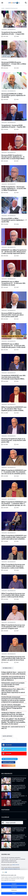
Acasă (2, 8)
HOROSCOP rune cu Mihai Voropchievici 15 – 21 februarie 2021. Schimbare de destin (13, 283)
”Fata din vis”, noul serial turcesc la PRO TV (13, 727)
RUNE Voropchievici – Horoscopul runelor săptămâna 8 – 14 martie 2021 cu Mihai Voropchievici (13, 188)
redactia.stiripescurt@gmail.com (12, 869)
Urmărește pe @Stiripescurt (10, 759)
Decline (14, 893)
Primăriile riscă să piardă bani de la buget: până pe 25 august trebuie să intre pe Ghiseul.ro (13, 678)
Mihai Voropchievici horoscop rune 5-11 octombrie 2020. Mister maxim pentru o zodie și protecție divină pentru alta (13, 595)
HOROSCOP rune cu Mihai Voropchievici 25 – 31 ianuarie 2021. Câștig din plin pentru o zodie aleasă (13, 345)
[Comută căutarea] (26, 3)
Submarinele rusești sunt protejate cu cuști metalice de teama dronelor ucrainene (12, 684)
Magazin (4, 29)
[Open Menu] (2, 3)
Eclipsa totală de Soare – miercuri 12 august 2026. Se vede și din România (13, 673)
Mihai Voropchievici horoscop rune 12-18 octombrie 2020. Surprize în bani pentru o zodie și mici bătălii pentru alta (13, 567)
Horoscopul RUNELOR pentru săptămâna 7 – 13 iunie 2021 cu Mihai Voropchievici (13, 63)
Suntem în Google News (8, 762)
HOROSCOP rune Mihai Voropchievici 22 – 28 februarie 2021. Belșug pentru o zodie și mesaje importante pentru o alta (13, 252)
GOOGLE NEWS (15, 864)
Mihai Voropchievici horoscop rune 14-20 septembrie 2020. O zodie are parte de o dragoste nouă (13, 626)
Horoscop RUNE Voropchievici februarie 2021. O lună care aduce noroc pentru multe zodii (12, 314)
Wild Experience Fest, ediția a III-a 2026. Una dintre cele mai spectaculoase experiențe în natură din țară (13, 691)
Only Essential (14, 887)
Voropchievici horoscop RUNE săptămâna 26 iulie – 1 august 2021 (12, 33)
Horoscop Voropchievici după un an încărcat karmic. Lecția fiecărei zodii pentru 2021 (13, 440)
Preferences (14, 890)
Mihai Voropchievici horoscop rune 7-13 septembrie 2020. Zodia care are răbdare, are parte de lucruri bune (13, 658)
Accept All (14, 884)
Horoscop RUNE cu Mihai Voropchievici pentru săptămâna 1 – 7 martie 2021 (14, 220)
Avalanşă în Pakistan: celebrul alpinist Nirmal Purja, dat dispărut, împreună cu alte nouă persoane (12, 714)
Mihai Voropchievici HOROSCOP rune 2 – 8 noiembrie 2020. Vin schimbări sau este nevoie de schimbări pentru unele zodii (13, 472)
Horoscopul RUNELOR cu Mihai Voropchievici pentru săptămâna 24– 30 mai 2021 (13, 95)
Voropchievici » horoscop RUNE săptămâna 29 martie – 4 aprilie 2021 (13, 126)
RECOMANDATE (11, 29)
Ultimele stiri (7, 668)
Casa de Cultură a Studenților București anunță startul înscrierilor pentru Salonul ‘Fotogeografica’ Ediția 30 (13, 707)
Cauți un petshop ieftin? (8, 765)
